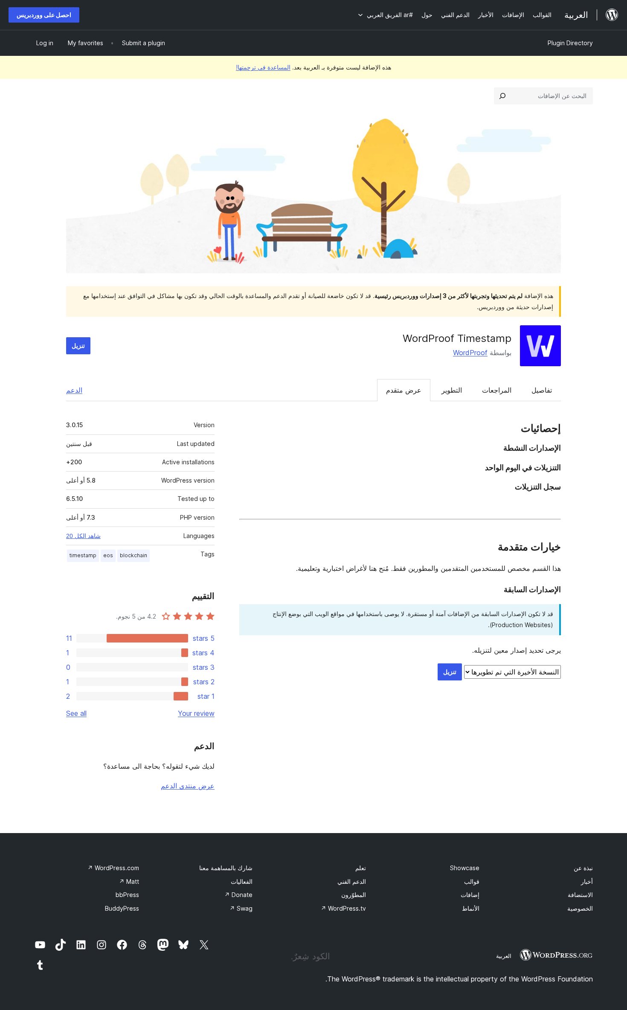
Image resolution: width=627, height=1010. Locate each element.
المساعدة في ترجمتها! (263, 67)
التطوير (451, 390)
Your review (196, 713)
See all (76, 713)
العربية (503, 955)
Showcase (464, 867)
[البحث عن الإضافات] (502, 95)
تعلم (360, 867)
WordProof (470, 352)
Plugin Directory (570, 42)
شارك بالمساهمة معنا (226, 867)
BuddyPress (122, 908)
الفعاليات (242, 881)
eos (108, 555)
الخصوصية (580, 908)
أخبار (587, 881)
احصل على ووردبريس (44, 14)
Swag (241, 908)
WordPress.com (113, 867)
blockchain (133, 555)
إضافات (470, 894)
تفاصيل (541, 390)
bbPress (127, 894)
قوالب (471, 881)
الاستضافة (580, 894)
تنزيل (78, 345)
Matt (129, 881)
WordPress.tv (343, 908)
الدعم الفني (351, 881)
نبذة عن (583, 867)
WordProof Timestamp (457, 338)
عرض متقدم (403, 390)
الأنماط (470, 908)
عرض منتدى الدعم (188, 785)
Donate (238, 894)
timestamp (83, 555)
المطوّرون (353, 894)
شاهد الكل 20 (83, 535)
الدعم (74, 390)
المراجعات (496, 390)
